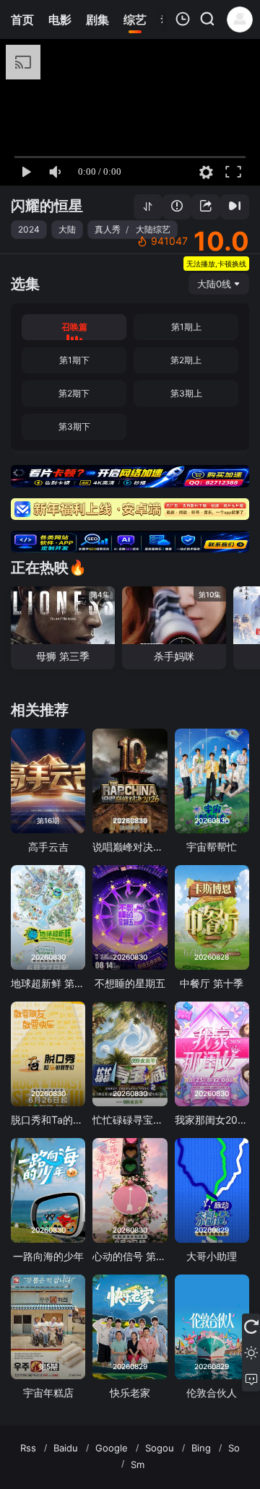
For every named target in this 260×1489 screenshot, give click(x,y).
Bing (201, 1448)
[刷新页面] (251, 1327)
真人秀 (108, 229)
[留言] (251, 1379)
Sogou (159, 1448)
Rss (28, 1448)
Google (111, 1448)
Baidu (65, 1448)
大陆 (67, 229)
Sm (137, 1464)
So (234, 1448)
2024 (29, 229)
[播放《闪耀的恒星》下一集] (234, 207)
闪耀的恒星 (47, 205)
